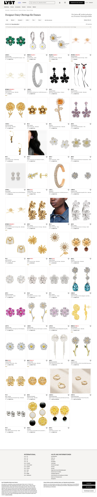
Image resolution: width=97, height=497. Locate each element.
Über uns (53, 458)
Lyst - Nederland (27, 475)
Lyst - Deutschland (28, 465)
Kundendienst (54, 456)
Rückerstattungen (55, 465)
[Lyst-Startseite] (9, 2)
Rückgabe (53, 461)
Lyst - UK (26, 459)
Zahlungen (53, 463)
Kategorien (53, 478)
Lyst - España (27, 466)
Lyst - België (26, 473)
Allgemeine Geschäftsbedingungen (58, 470)
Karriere (53, 466)
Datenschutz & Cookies (56, 471)
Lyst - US (26, 461)
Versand (53, 459)
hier (75, 27)
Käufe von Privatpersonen (56, 477)
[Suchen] (31, 2)
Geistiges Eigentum (55, 473)
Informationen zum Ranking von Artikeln (59, 475)
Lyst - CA (26, 458)
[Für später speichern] (24, 55)
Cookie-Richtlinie (8, 494)
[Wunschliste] (65, 2)
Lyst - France (27, 468)
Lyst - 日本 (26, 471)
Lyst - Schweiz (27, 463)
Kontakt (52, 468)
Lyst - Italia (26, 470)
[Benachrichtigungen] (59, 2)
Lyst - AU (26, 456)
